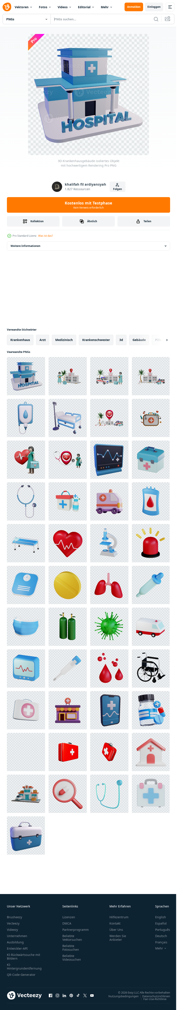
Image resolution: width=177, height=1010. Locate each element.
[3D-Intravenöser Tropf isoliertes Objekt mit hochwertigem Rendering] (26, 418)
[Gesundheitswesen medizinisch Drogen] (68, 794)
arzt (43, 340)
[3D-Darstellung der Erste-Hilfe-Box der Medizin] (68, 501)
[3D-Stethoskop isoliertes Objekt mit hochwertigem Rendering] (26, 501)
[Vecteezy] (7, 7)
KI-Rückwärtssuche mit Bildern (23, 956)
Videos (63, 7)
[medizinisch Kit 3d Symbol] (151, 794)
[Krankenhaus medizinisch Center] (151, 752)
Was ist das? (45, 236)
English (157, 917)
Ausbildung (15, 942)
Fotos (43, 7)
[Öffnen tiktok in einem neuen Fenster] (78, 995)
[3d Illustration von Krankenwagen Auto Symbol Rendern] (109, 501)
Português (159, 930)
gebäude (139, 340)
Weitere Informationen (25, 246)
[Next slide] (160, 340)
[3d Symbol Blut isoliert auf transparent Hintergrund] (109, 668)
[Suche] (156, 19)
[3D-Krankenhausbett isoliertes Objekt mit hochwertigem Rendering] (68, 418)
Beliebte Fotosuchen (70, 948)
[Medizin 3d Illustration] (151, 710)
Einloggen (154, 7)
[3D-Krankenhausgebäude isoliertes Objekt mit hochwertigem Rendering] (26, 376)
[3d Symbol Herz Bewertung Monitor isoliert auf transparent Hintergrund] (26, 668)
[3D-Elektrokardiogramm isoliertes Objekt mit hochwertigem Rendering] (109, 460)
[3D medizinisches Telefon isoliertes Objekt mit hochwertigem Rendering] (109, 710)
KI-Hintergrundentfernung (24, 966)
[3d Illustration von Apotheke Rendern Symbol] (68, 710)
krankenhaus (20, 340)
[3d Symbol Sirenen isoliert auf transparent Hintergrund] (151, 543)
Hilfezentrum (118, 917)
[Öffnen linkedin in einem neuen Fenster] (64, 995)
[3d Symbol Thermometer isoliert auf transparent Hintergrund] (68, 668)
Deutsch (158, 936)
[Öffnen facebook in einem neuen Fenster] (50, 995)
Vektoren (21, 7)
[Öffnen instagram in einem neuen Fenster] (57, 995)
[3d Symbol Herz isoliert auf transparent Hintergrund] (68, 543)
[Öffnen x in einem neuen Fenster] (85, 995)
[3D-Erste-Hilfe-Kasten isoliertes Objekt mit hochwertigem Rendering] (26, 835)
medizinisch (64, 340)
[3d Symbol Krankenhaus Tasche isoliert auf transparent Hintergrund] (26, 543)
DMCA (66, 923)
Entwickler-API (17, 948)
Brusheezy (14, 917)
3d (121, 340)
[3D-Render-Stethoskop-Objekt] (109, 794)
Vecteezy (13, 923)
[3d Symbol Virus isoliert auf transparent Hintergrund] (109, 627)
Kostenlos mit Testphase (88, 204)
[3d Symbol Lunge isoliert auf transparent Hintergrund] (109, 585)
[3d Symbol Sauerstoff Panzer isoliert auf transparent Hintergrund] (68, 627)
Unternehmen (17, 936)
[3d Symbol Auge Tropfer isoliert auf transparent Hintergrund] (151, 585)
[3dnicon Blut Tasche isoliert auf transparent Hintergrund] (151, 501)
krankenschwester (96, 340)
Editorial (84, 7)
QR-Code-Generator (21, 975)
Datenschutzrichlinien (153, 996)
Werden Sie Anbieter (117, 938)
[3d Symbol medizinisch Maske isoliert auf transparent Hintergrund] (26, 627)
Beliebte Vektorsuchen (72, 938)
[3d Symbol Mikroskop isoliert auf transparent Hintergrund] (109, 543)
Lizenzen (68, 917)
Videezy (12, 930)
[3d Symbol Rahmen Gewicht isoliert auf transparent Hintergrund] (26, 585)
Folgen (117, 189)
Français (158, 942)
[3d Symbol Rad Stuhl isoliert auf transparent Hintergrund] (151, 668)
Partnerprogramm (75, 930)
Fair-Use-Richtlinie (151, 999)
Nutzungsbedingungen (120, 996)
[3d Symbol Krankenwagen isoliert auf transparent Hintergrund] (151, 627)
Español (157, 923)
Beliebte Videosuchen (71, 958)
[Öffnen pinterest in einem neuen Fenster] (71, 995)
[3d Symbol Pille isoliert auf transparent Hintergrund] (68, 585)
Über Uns (116, 930)
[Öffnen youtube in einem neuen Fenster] (92, 995)
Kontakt (114, 923)
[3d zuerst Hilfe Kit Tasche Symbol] (26, 710)
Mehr (105, 7)
